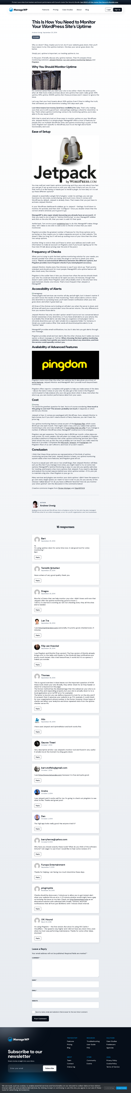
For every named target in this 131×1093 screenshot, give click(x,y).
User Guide (91, 1044)
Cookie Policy (111, 1063)
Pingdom (35, 62)
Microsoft (65, 442)
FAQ (88, 1048)
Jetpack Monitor (55, 60)
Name (34, 980)
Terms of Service (112, 1067)
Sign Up (117, 10)
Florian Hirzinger (64, 488)
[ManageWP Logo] (36, 1039)
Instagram (84, 442)
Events (89, 1063)
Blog (87, 10)
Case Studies (67, 10)
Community (91, 1060)
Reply (38, 557)
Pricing (55, 10)
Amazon (73, 442)
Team (69, 1060)
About (79, 10)
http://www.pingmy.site (79, 899)
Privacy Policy (111, 1060)
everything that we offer (76, 428)
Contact (70, 1063)
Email (34, 990)
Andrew (34, 510)
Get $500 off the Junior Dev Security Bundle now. (99, 2)
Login (109, 10)
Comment (36, 958)
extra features (37, 382)
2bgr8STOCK (80, 488)
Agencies (110, 1048)
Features (45, 10)
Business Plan (80, 424)
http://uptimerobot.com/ (48, 628)
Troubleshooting (93, 1041)
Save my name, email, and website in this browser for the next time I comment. (61, 1012)
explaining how (63, 223)
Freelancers (110, 1044)
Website (35, 1000)
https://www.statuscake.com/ (50, 775)
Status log (71, 1067)
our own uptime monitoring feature (77, 60)
